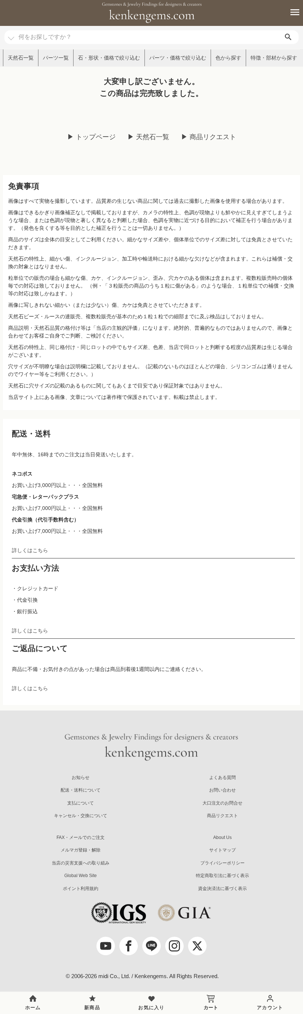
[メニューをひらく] (291, 12)
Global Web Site (80, 875)
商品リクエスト (222, 815)
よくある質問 (222, 777)
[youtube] (105, 946)
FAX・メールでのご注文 (81, 837)
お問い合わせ (222, 790)
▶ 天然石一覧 (148, 137)
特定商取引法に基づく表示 (222, 875)
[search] (288, 37)
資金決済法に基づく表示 (222, 888)
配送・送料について (81, 790)
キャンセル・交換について (80, 815)
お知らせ (80, 777)
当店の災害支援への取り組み (80, 863)
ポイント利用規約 (80, 888)
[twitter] (197, 946)
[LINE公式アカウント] (151, 946)
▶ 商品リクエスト (208, 137)
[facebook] (128, 946)
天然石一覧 (21, 58)
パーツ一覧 (56, 58)
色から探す (228, 58)
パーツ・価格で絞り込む (177, 58)
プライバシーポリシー (222, 863)
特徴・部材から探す (274, 58)
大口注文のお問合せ (222, 803)
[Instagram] (174, 946)
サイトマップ (222, 850)
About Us (222, 837)
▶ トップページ (91, 137)
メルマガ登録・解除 (81, 850)
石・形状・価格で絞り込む (109, 58)
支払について (80, 803)
